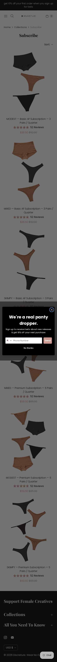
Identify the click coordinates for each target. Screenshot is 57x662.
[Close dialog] (52, 310)
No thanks (28, 348)
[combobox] (9, 341)
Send (48, 340)
